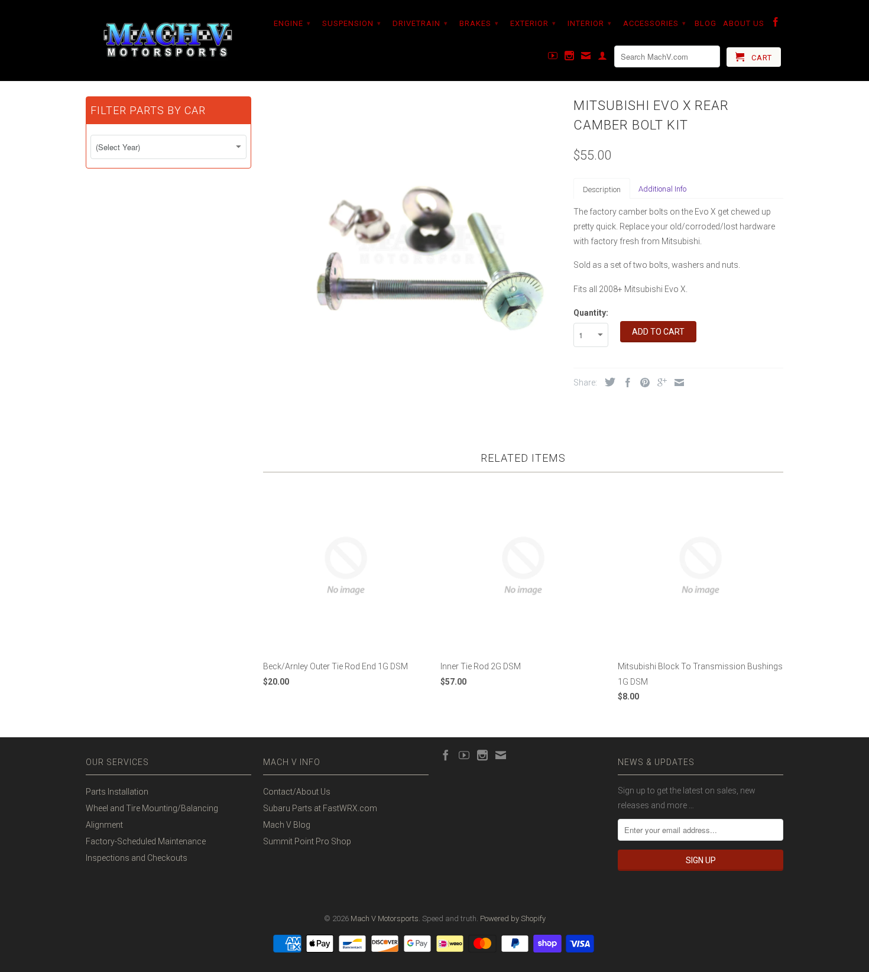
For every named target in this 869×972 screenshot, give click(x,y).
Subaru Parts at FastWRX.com (320, 808)
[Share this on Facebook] (625, 382)
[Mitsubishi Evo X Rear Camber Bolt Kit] (412, 242)
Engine (292, 23)
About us (743, 23)
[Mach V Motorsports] (168, 40)
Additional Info (662, 188)
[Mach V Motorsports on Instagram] (570, 58)
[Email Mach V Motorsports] (586, 58)
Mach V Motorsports (385, 918)
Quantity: (590, 312)
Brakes (479, 23)
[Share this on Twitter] (607, 382)
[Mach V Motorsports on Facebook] (776, 24)
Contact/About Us (296, 791)
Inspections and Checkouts (136, 858)
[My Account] (603, 58)
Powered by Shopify (513, 918)
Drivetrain (420, 23)
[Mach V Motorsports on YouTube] (553, 58)
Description (602, 189)
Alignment (104, 825)
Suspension (351, 23)
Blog (705, 23)
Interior (590, 23)
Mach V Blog (286, 825)
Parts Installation (117, 791)
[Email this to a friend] (676, 382)
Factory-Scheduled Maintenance (146, 841)
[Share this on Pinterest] (642, 382)
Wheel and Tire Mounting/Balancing (152, 808)
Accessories (654, 23)
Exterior (533, 23)
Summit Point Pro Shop (307, 841)
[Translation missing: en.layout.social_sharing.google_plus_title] (659, 382)
